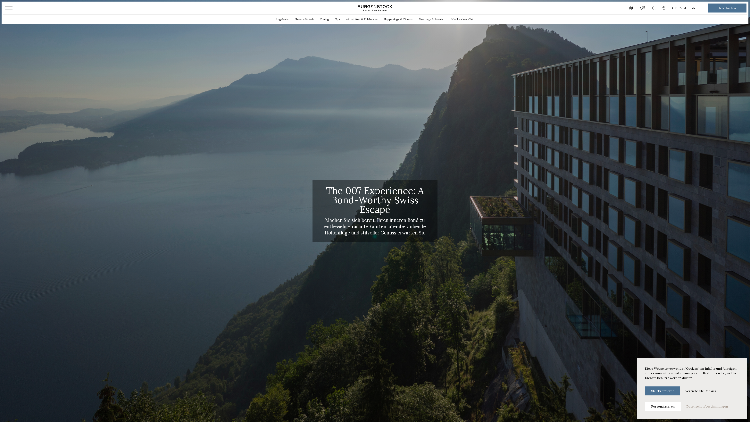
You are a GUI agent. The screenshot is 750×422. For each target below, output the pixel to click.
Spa (337, 19)
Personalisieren (663, 406)
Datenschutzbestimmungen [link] (707, 406)
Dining (324, 19)
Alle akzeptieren (662, 391)
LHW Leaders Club (462, 19)
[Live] (664, 8)
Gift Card (679, 8)
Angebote (282, 19)
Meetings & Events (431, 19)
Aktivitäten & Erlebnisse (362, 19)
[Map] (631, 8)
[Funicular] (642, 8)
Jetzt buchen (727, 8)
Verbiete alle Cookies (700, 391)
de (694, 8)
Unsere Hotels (304, 19)
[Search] (654, 8)
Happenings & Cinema (398, 19)
